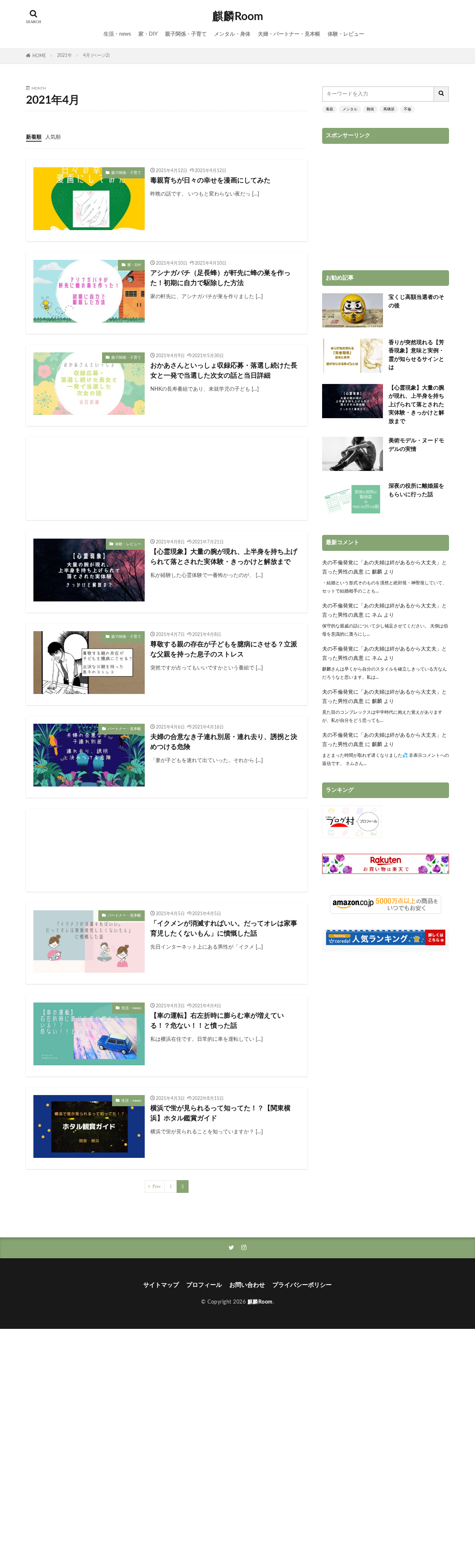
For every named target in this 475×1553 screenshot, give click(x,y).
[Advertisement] (166, 479)
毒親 (329, 109)
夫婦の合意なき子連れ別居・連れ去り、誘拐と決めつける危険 (223, 742)
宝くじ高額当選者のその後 (416, 301)
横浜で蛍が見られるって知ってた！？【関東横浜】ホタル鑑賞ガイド (220, 1113)
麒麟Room (237, 16)
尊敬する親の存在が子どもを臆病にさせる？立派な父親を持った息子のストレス (223, 649)
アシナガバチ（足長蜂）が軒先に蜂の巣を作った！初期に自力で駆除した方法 (220, 278)
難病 (370, 109)
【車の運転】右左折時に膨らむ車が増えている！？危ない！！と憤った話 (217, 1021)
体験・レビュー (346, 34)
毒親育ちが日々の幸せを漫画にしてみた (210, 180)
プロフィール (204, 1285)
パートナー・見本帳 (124, 729)
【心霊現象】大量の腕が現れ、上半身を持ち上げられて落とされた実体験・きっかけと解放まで (223, 557)
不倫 (407, 109)
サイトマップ (161, 1285)
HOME (39, 56)
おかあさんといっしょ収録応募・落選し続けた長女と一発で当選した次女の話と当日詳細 (223, 370)
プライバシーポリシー (302, 1285)
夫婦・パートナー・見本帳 (289, 34)
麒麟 (377, 572)
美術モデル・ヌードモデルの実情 (416, 445)
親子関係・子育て (186, 34)
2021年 (64, 55)
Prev (157, 1186)
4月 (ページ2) (96, 55)
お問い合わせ (247, 1285)
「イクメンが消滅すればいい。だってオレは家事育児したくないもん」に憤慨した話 (223, 928)
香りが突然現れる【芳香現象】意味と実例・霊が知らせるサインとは (416, 355)
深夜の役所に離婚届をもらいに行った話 (416, 490)
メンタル (350, 109)
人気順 (53, 137)
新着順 (34, 137)
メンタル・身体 (232, 34)
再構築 (388, 109)
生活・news (117, 34)
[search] (441, 94)
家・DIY (148, 34)
